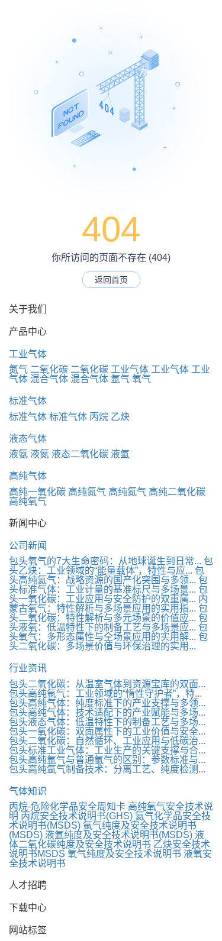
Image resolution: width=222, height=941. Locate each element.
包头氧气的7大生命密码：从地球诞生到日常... (105, 561)
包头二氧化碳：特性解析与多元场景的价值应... (108, 613)
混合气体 (49, 379)
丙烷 (98, 417)
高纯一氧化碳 (37, 492)
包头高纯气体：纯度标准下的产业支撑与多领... (107, 703)
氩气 (120, 379)
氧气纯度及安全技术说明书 (124, 854)
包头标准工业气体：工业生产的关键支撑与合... (107, 750)
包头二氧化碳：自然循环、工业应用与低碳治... (107, 741)
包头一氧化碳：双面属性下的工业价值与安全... (107, 731)
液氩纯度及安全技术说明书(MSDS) (118, 835)
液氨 (18, 454)
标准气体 (28, 401)
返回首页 (111, 279)
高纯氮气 (87, 492)
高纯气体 (28, 476)
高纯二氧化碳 (177, 492)
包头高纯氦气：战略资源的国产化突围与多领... (106, 575)
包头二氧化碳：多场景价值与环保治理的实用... (108, 641)
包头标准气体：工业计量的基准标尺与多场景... (108, 584)
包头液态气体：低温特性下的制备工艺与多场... (107, 722)
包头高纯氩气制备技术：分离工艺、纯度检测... (107, 769)
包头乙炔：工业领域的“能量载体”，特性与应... (111, 565)
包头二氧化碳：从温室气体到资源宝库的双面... (107, 684)
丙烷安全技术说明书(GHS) (77, 816)
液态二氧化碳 (80, 454)
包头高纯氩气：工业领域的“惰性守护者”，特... (105, 693)
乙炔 (120, 417)
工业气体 (28, 354)
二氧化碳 (49, 369)
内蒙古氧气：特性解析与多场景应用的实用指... (108, 603)
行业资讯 (28, 668)
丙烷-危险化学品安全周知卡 (67, 806)
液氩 (120, 454)
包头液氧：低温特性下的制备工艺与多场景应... (108, 622)
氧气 (141, 379)
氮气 (18, 369)
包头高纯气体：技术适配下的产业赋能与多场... (107, 712)
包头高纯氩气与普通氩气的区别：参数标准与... (107, 760)
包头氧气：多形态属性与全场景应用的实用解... (108, 632)
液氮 (39, 454)
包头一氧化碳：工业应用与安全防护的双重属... (108, 594)
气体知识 (28, 791)
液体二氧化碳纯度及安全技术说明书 (106, 839)
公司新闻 (28, 546)
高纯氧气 (28, 501)
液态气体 (28, 439)
